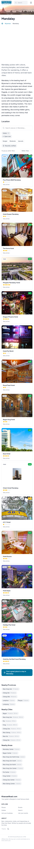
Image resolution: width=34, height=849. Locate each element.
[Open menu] (31, 3)
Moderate (13, 141)
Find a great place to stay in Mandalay (16, 672)
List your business (7, 813)
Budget (5, 141)
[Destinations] (2, 23)
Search (20, 810)
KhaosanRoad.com (9, 796)
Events (20, 807)
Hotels (6, 133)
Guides (4, 810)
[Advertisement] (17, 44)
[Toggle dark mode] (8, 829)
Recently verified (10, 146)
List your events (23, 813)
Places (4, 807)
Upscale (20, 141)
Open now (7, 136)
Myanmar (8, 23)
